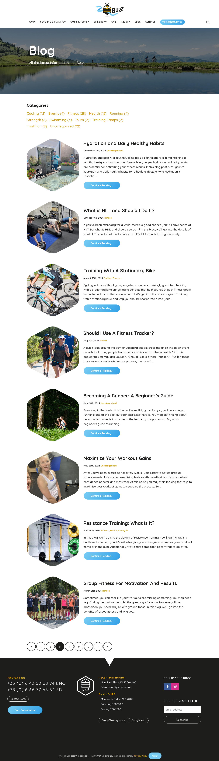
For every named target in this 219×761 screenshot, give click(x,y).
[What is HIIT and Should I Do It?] (53, 227)
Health (113, 530)
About (124, 22)
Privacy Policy (140, 756)
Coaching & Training (52, 22)
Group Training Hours (113, 720)
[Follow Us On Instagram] (175, 686)
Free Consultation (172, 22)
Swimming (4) (61, 120)
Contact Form (18, 699)
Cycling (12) (36, 113)
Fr (207, 22)
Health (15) (98, 113)
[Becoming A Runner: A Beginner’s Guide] (53, 415)
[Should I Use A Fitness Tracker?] (53, 352)
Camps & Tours (78, 22)
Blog (137, 22)
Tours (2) (82, 120)
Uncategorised (115, 150)
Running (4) (119, 113)
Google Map (138, 720)
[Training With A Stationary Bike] (53, 290)
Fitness (108, 217)
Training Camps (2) (107, 120)
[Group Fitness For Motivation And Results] (53, 603)
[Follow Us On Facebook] (167, 686)
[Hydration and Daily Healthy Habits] (53, 165)
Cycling (107, 278)
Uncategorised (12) (65, 126)
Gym (31, 22)
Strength (123, 530)
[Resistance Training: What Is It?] (53, 540)
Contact (150, 22)
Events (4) (56, 113)
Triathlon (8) (37, 126)
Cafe (113, 22)
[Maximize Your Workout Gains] (53, 477)
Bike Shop (99, 22)
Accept (155, 756)
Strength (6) (37, 120)
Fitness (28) (77, 113)
